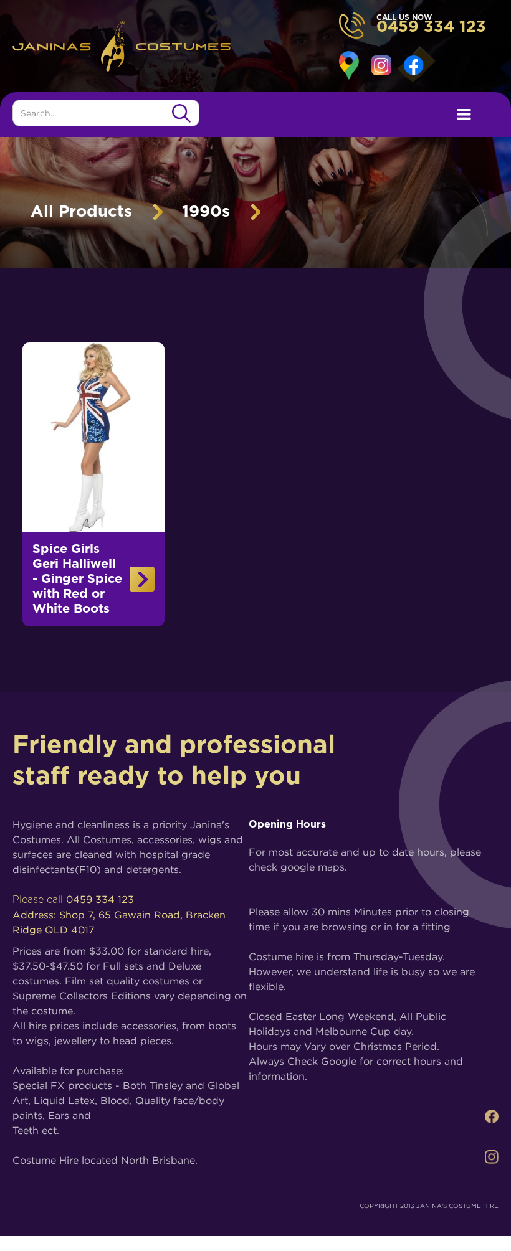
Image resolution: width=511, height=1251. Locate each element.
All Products (81, 212)
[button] (463, 114)
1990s (206, 212)
